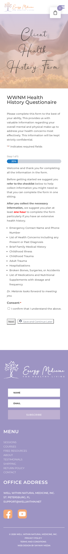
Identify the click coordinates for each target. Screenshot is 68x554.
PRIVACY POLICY (34, 538)
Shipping (9, 463)
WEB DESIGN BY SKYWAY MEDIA (34, 545)
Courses (9, 446)
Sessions (10, 442)
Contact (9, 472)
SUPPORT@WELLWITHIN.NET (22, 501)
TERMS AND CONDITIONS (34, 541)
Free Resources (15, 450)
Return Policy (13, 468)
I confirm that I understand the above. (36, 308)
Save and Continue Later (37, 321)
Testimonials (12, 459)
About (8, 455)
